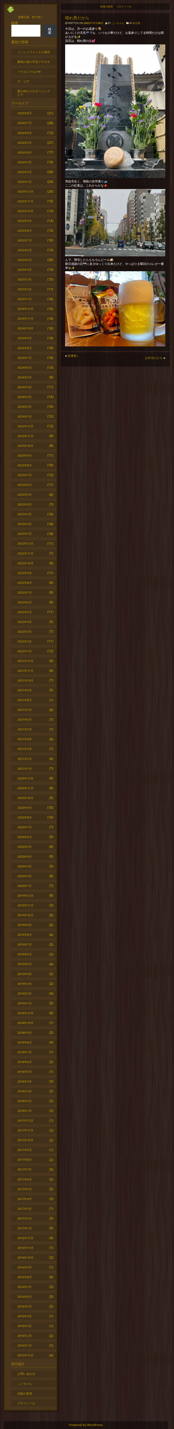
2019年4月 (24, 974)
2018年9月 (24, 1033)
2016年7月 (24, 1287)
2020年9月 (24, 808)
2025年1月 (24, 299)
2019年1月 (24, 1003)
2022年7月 (24, 592)
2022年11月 (25, 553)
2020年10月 (25, 798)
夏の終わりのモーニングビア (33, 93)
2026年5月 (24, 143)
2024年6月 (24, 368)
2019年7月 (24, 944)
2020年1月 (24, 886)
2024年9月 (24, 338)
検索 (14, 23)
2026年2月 (24, 172)
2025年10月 (25, 211)
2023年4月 (24, 504)
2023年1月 (24, 534)
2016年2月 (24, 1336)
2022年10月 (25, 563)
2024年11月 (25, 318)
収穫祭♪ (73, 356)
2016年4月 (24, 1316)
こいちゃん (118, 23)
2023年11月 (25, 436)
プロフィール (124, 6)
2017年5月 (24, 1189)
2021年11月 (25, 671)
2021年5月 (24, 729)
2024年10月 (25, 328)
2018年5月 (24, 1072)
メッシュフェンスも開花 (33, 52)
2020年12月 (25, 778)
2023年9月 (24, 455)
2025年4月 (24, 270)
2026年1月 (24, 182)
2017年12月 (25, 1120)
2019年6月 (24, 954)
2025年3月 (24, 279)
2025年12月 (25, 191)
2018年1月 (24, 1111)
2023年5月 (24, 495)
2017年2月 (24, 1218)
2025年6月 (24, 250)
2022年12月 (25, 543)
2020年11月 (25, 788)
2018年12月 (25, 1013)
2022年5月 (24, 612)
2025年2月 (24, 289)
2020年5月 (24, 847)
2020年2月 (24, 876)
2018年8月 (24, 1042)
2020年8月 (24, 817)
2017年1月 (24, 1228)
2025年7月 (24, 240)
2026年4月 (24, 152)
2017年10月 (25, 1140)
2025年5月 (24, 260)
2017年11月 (25, 1130)
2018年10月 (25, 1023)
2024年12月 (25, 309)
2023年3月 (24, 514)
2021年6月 (24, 719)
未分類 (136, 23)
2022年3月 (24, 632)
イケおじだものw (29, 71)
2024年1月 (24, 416)
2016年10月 (25, 1257)
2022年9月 (24, 573)
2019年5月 (24, 964)
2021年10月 (25, 680)
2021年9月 (24, 690)
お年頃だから (154, 358)
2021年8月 (24, 700)
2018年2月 (24, 1101)
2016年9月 (24, 1267)
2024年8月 (24, 348)
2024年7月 (24, 358)
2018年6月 (24, 1062)
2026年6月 (24, 133)
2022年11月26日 (94, 23)
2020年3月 (24, 866)
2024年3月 (24, 397)
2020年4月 (24, 856)
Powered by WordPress (86, 1425)
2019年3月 (24, 984)
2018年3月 (24, 1091)
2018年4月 (24, 1081)
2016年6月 (24, 1297)
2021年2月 (24, 759)
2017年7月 (24, 1169)
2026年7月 (24, 123)
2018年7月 (24, 1052)
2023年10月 (25, 446)
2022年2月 (24, 641)
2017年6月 (24, 1179)
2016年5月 (24, 1306)
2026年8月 (24, 113)
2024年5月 (24, 377)
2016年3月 (24, 1326)
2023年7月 (24, 475)
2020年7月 (24, 827)
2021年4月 (24, 739)
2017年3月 (24, 1209)
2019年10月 (25, 915)
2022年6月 (24, 602)
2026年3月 (24, 162)
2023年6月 (24, 485)
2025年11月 (25, 201)
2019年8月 (24, 935)
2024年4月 (24, 387)
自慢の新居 (106, 6)
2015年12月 (25, 1355)
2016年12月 (25, 1238)
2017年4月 (24, 1199)
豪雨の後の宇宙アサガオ (33, 62)
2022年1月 (24, 651)
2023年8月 (24, 465)
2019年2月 (24, 993)
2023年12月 (25, 426)
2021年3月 (24, 749)
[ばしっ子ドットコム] (10, 11)
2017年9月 (24, 1150)
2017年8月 (24, 1160)
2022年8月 (24, 583)
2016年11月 (25, 1248)
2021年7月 (24, 710)
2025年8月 (24, 231)
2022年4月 (24, 622)
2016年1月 (24, 1345)
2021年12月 (25, 661)
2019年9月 (24, 925)
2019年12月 (25, 896)
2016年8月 (24, 1277)
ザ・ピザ (23, 81)
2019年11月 (25, 905)
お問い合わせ (26, 1374)
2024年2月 (24, 407)
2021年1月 (24, 769)
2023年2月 (24, 524)
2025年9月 (24, 221)
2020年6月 (24, 837)
